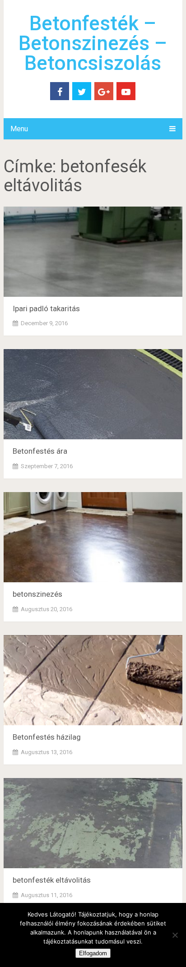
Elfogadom (93, 953)
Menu (19, 128)
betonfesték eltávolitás (52, 879)
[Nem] (174, 934)
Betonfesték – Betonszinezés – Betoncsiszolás (93, 43)
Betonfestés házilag (47, 736)
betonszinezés (37, 594)
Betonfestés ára (40, 451)
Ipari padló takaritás (46, 308)
